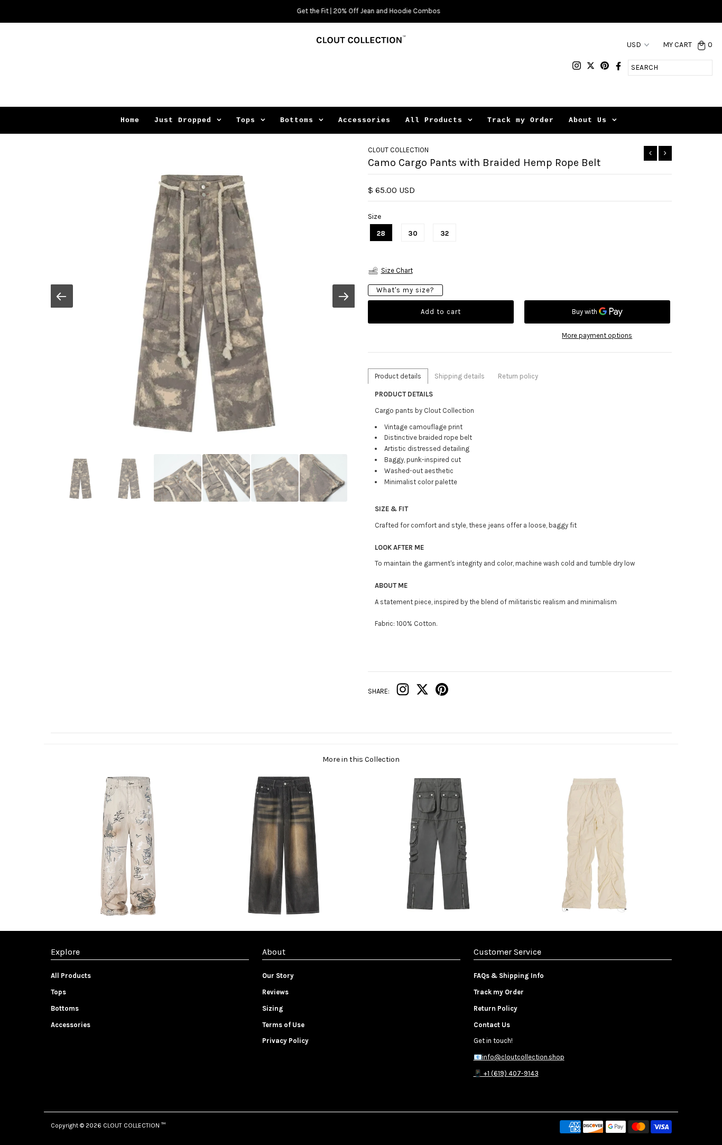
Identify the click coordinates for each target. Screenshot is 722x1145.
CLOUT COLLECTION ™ (134, 1125)
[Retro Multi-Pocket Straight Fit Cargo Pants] (438, 914)
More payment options (597, 335)
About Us (588, 120)
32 (444, 233)
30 (413, 233)
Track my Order (520, 120)
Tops (245, 120)
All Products (433, 120)
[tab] (398, 376)
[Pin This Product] (442, 691)
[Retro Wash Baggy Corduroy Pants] (283, 914)
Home (130, 120)
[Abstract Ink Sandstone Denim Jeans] (128, 914)
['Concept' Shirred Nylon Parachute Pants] (594, 914)
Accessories (364, 120)
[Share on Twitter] (422, 691)
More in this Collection (361, 759)
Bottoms (296, 120)
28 (381, 233)
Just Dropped (182, 120)
